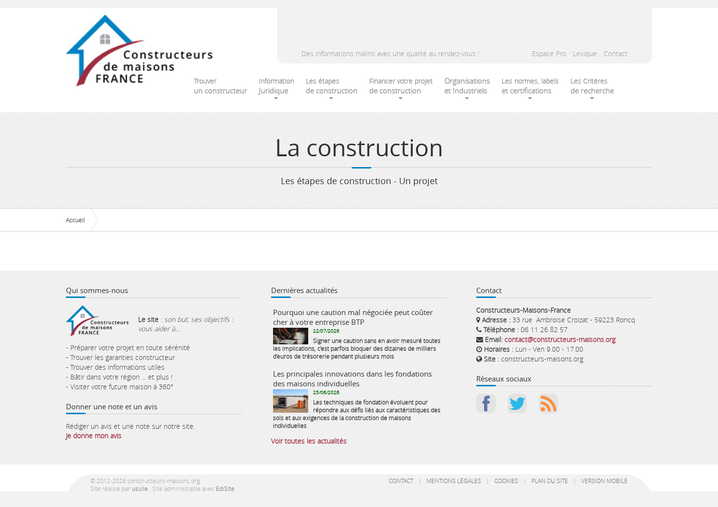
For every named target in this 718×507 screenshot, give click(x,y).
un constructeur (220, 85)
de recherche (592, 85)
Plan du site (549, 481)
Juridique (276, 85)
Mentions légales (453, 481)
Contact (616, 53)
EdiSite (225, 488)
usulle (140, 488)
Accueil (75, 220)
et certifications (530, 85)
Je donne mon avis (94, 435)
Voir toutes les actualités (309, 440)
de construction (332, 85)
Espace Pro (549, 53)
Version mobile (604, 481)
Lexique (585, 53)
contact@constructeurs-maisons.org (560, 339)
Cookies (506, 481)
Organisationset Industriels (467, 85)
